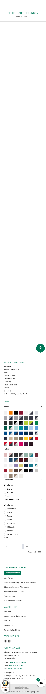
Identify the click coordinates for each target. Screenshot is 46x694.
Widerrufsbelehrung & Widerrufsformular (20, 582)
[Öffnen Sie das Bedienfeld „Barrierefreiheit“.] (40, 348)
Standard (7, 391)
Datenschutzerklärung (12, 630)
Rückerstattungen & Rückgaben (16, 587)
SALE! (6, 388)
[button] (6, 65)
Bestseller (8, 373)
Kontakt (7, 621)
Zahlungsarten (9, 596)
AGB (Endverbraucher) (13, 601)
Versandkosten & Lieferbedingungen (18, 592)
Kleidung (7, 382)
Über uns (7, 612)
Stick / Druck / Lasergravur (15, 394)
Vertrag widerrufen (12, 573)
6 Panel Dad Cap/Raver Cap (23, 71)
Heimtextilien (9, 379)
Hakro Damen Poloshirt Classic (23, 340)
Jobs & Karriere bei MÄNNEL (15, 616)
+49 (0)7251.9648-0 (18, 662)
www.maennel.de (15, 668)
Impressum (8, 625)
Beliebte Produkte (11, 370)
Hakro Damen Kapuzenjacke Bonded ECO (23, 234)
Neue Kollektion (10, 385)
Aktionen (7, 367)
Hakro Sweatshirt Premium (24, 288)
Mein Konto (8, 578)
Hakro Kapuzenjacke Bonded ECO (23, 179)
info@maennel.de (16, 665)
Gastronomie (9, 376)
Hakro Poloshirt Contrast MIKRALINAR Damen (23, 125)
